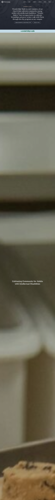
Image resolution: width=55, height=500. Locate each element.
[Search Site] (53, 2)
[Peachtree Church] (5, 2)
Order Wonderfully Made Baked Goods (23, 22)
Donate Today (37, 22)
